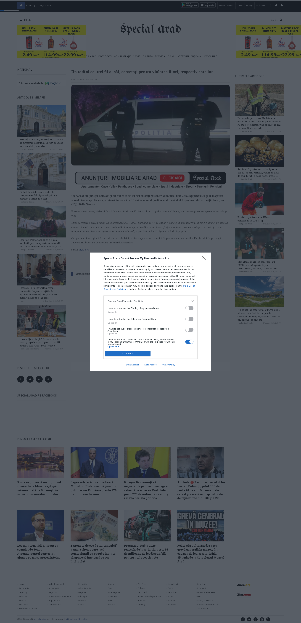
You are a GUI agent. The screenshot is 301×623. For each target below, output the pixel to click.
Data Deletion (133, 364)
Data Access (150, 364)
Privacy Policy (168, 364)
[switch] (189, 308)
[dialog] (150, 312)
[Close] (205, 259)
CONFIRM (128, 353)
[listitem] (150, 301)
